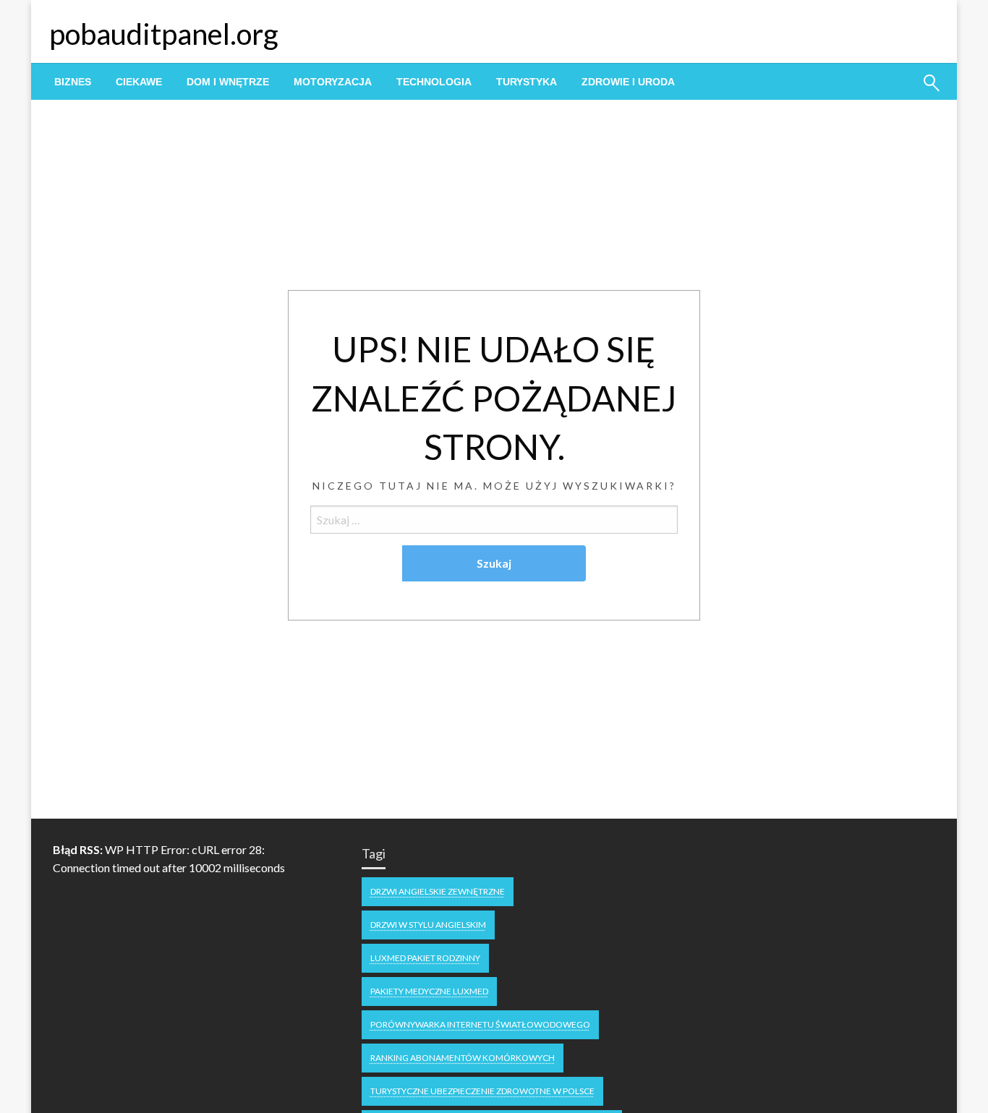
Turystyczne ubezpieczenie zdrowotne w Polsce (482, 1091)
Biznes (72, 82)
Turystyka (526, 82)
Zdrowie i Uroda (628, 82)
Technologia (434, 82)
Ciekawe (139, 82)
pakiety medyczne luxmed (429, 991)
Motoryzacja (333, 82)
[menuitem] (72, 82)
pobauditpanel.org (163, 34)
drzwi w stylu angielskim (428, 924)
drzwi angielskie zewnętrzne (437, 891)
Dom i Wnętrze (228, 82)
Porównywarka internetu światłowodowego (480, 1024)
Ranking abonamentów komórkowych (462, 1057)
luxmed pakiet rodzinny (425, 957)
